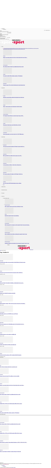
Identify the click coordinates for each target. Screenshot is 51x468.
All (3, 48)
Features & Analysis (7, 232)
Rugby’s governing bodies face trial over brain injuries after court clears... (12, 385)
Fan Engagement (7, 223)
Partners (1, 353)
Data (3, 184)
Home (1, 250)
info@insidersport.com (6, 464)
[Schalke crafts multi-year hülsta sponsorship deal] (6, 342)
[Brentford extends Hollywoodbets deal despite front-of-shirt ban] (7, 95)
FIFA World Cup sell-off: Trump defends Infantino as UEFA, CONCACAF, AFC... (13, 442)
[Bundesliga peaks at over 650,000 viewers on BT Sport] (6, 311)
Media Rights (1, 322)
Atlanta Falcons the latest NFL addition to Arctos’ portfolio (9, 376)
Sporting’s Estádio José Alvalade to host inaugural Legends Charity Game (17, 243)
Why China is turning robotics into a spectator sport (8, 366)
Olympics (36, 48)
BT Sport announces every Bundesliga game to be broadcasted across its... (12, 324)
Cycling (18, 48)
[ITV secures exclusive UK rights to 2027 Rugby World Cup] (7, 171)
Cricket (16, 48)
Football (24, 48)
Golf (25, 48)
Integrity (1, 383)
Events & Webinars (5, 114)
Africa (1, 431)
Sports (2, 46)
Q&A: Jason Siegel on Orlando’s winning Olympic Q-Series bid (10, 451)
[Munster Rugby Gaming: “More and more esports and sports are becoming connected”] (6, 301)
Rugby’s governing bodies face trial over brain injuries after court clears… (15, 57)
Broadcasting (4, 83)
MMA (30, 48)
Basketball (12, 48)
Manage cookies (13, 467)
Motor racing (33, 48)
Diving (20, 48)
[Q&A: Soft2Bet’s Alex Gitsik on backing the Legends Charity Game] (9, 231)
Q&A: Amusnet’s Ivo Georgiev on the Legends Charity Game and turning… (17, 224)
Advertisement (5, 132)
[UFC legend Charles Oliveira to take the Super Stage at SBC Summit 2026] (7, 113)
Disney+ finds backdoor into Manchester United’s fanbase (12, 106)
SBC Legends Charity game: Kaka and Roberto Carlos (14, 206)
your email (8, 37)
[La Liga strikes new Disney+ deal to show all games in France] (7, 162)
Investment (1, 374)
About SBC (3, 28)
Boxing (15, 48)
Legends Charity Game (6, 198)
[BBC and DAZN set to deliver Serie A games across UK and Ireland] (7, 153)
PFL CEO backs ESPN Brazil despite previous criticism (12, 183)
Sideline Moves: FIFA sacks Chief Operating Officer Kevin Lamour (11, 403)
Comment (4, 181)
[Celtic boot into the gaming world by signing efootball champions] (6, 352)
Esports (22, 48)
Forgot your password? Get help (4, 34)
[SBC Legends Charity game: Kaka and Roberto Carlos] (9, 204)
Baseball (10, 48)
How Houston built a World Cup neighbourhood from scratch (13, 66)
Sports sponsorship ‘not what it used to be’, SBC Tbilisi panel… (13, 134)
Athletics (5, 48)
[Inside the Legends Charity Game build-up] (9, 213)
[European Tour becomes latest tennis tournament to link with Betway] (6, 270)
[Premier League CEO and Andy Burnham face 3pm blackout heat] (7, 82)
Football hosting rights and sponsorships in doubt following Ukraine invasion (12, 262)
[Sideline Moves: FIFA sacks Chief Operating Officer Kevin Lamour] (4, 401)
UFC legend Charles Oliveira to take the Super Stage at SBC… (13, 115)
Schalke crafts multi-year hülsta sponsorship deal (8, 344)
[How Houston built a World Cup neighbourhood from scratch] (7, 64)
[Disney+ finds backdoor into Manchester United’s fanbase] (7, 104)
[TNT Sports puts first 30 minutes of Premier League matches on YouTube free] (7, 144)
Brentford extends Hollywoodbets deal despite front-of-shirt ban (13, 97)
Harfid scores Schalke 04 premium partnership (7, 293)
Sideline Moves (3, 186)
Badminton (7, 48)
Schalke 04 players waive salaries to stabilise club (8, 334)
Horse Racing (28, 48)
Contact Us (4, 29)
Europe (6, 214)
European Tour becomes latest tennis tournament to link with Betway (11, 272)
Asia (0, 365)
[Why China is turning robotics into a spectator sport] (4, 364)
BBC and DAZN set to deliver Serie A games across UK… (12, 155)
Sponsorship (3, 87)
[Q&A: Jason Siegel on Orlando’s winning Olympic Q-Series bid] (4, 449)
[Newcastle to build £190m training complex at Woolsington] (7, 73)
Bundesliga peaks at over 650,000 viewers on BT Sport (9, 313)
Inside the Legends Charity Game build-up (12, 215)
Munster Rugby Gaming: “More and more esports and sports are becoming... (12, 303)
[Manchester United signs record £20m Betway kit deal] (7, 122)
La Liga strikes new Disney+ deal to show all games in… (12, 164)
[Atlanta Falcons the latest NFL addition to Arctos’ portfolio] (4, 373)
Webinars (1, 35)
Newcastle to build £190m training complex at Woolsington (12, 75)
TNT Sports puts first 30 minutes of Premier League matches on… (14, 146)
